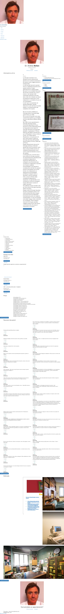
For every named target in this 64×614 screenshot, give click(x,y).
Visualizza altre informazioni (27, 208)
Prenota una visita (3, 39)
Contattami (36, 70)
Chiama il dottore (7, 283)
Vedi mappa (5, 262)
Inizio (1, 27)
